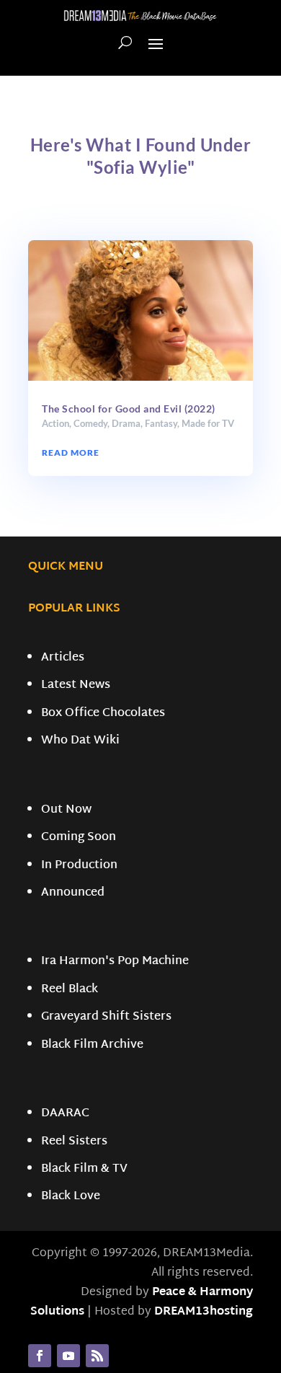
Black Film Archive (92, 1045)
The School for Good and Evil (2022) (128, 408)
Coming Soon (78, 837)
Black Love (70, 1196)
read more (70, 452)
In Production (79, 865)
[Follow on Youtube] (68, 1355)
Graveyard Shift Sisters (106, 1017)
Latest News (75, 685)
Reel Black (69, 989)
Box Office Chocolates (103, 713)
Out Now (66, 810)
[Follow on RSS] (97, 1355)
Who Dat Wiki (80, 740)
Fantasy (161, 423)
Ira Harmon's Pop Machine (115, 961)
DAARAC (65, 1113)
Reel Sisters (74, 1141)
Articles (62, 658)
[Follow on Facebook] (39, 1355)
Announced (72, 893)
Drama (126, 423)
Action (55, 423)
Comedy (90, 423)
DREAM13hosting (203, 1312)
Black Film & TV (84, 1169)
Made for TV (208, 423)
